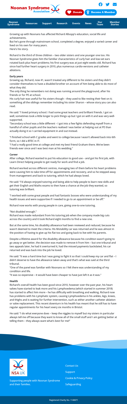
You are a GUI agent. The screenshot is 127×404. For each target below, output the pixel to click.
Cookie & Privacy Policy (78, 378)
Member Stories (115, 23)
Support (47, 23)
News (88, 23)
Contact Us (71, 365)
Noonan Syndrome (13, 23)
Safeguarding (73, 384)
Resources (31, 23)
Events (76, 23)
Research (62, 23)
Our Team (100, 23)
